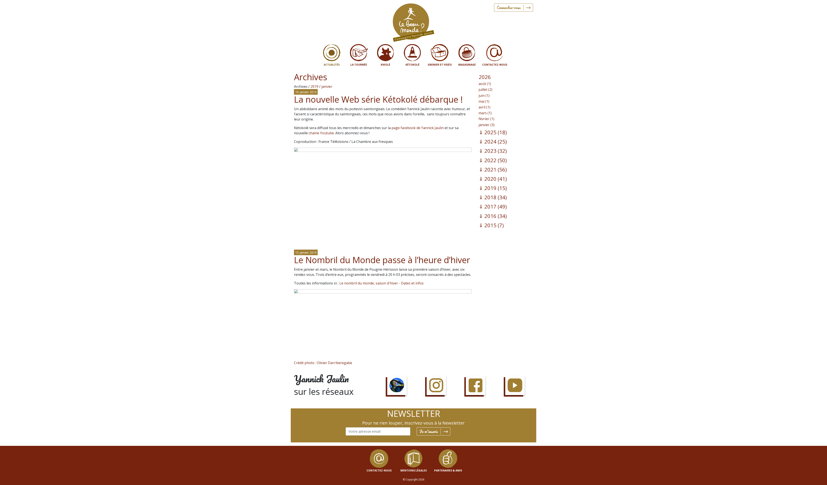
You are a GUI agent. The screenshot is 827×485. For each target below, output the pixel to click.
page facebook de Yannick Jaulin (418, 127)
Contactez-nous (494, 64)
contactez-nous (379, 470)
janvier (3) (486, 124)
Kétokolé (413, 64)
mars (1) (485, 113)
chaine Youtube (321, 133)
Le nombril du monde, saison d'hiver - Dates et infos (381, 283)
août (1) (485, 83)
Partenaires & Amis (448, 470)
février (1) (486, 118)
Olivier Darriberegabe (334, 362)
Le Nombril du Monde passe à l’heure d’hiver (382, 260)
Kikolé (385, 64)
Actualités (332, 64)
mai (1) (484, 101)
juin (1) (484, 95)
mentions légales (413, 470)
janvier (326, 86)
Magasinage (467, 64)
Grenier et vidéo (440, 64)
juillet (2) (485, 89)
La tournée (358, 64)
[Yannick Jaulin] (413, 22)
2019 (314, 86)
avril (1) (484, 107)
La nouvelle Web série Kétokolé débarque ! (378, 99)
